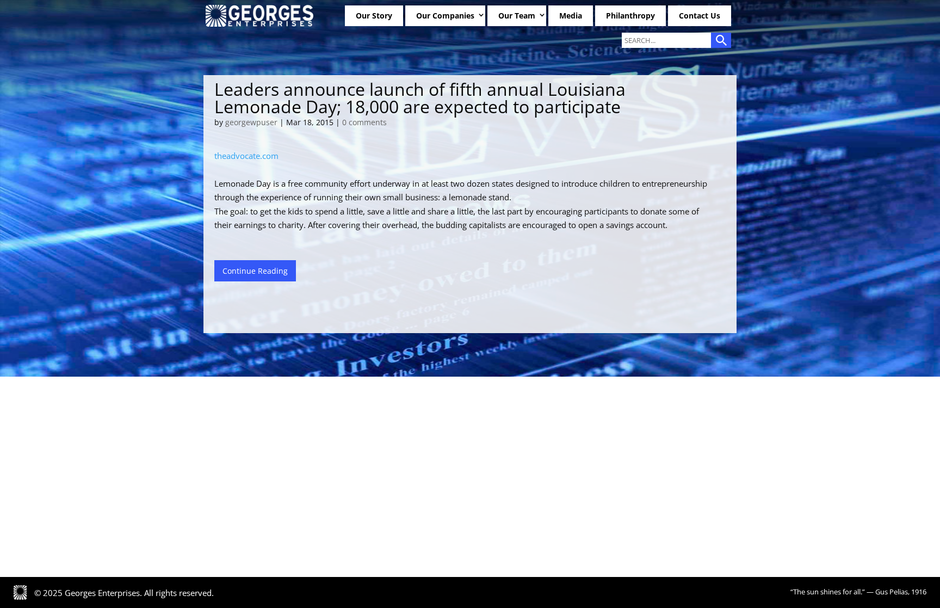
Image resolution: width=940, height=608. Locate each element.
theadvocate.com (246, 155)
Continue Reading (255, 271)
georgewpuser (251, 122)
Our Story (374, 15)
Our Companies (445, 15)
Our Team (516, 15)
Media (570, 15)
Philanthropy (630, 15)
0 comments (364, 122)
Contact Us (699, 15)
